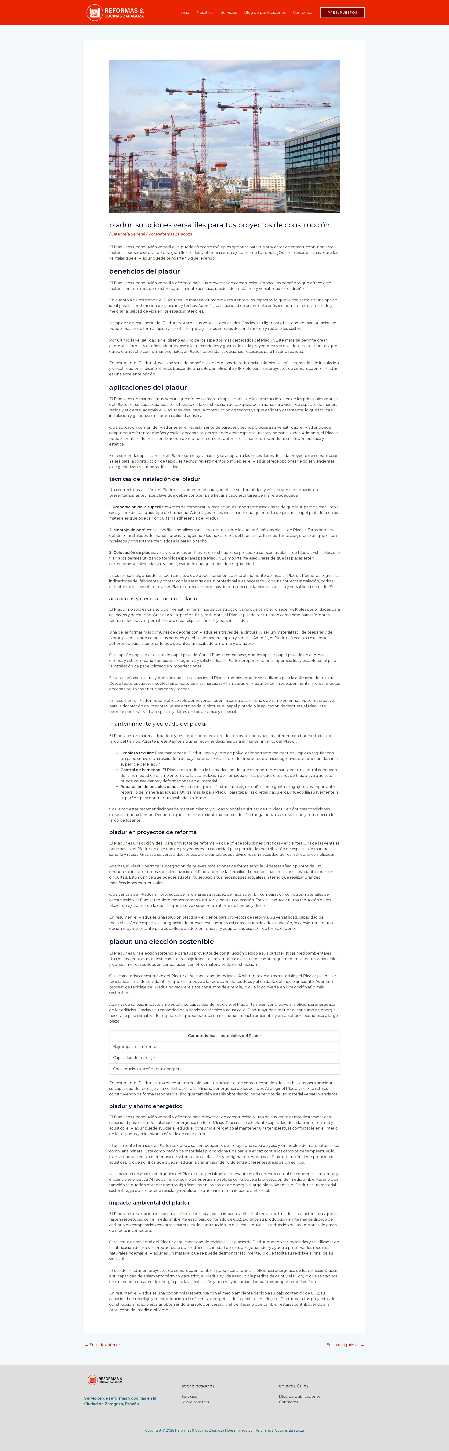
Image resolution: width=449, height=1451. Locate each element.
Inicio (184, 12)
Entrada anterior (102, 1345)
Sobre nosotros (195, 1402)
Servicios (229, 12)
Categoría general (128, 234)
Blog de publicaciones (265, 12)
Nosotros (205, 12)
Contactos (302, 12)
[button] (342, 12)
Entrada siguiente (345, 1345)
